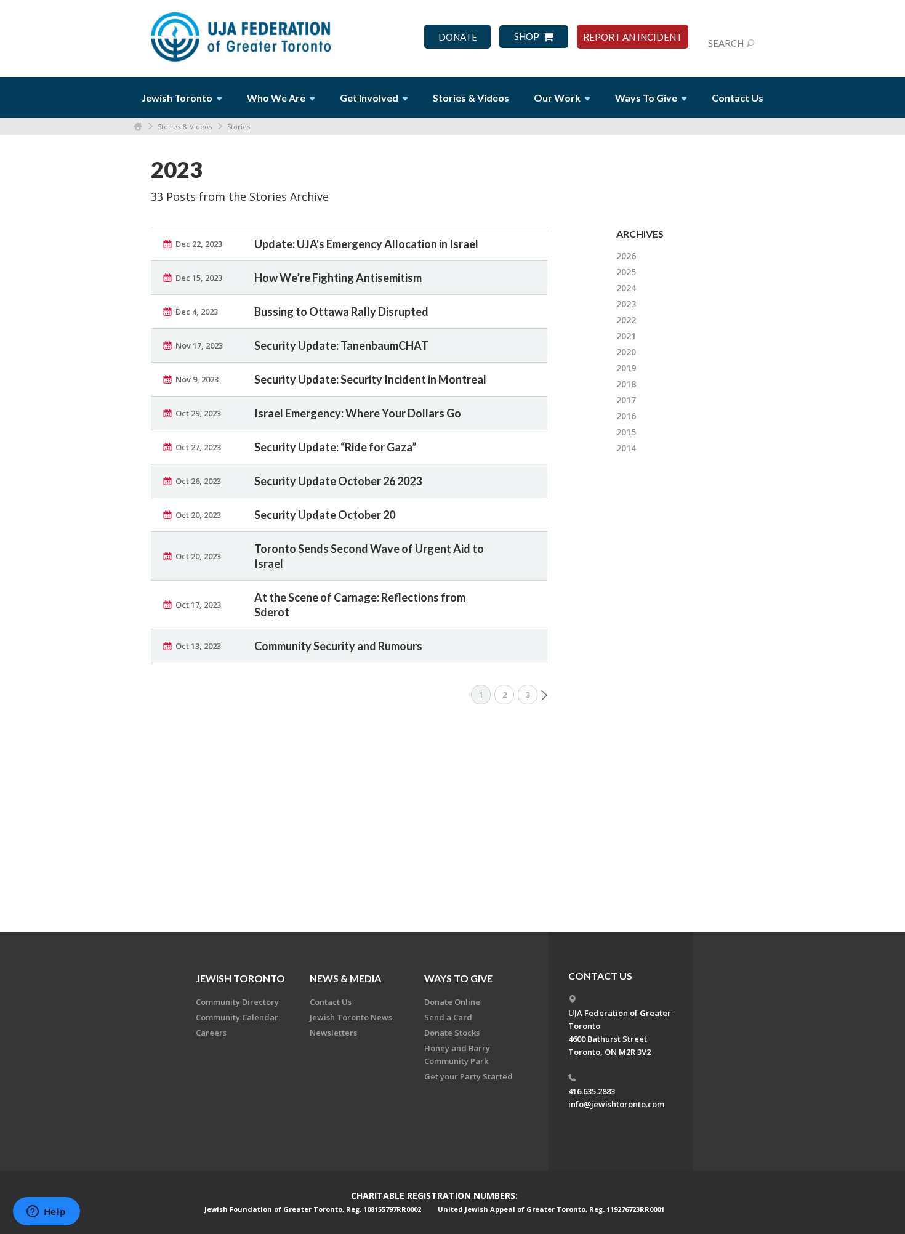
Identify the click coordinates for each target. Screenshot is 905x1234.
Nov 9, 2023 (197, 379)
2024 (626, 288)
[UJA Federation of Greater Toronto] (242, 32)
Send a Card (448, 1017)
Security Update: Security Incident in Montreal (370, 379)
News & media (345, 978)
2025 (626, 272)
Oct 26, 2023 (198, 480)
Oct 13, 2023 (198, 645)
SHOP (526, 36)
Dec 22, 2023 (198, 243)
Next (544, 695)
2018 (626, 384)
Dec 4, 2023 (196, 311)
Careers (211, 1032)
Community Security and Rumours (338, 646)
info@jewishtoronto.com (616, 1104)
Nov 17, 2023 (199, 345)
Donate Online (452, 1001)
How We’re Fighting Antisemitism (338, 277)
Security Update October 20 (324, 515)
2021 (626, 336)
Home (138, 127)
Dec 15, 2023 (198, 277)
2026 (626, 256)
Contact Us (737, 97)
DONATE (457, 37)
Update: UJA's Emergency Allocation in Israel (366, 244)
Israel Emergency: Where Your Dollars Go (357, 413)
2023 (626, 304)
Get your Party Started (468, 1076)
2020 (626, 352)
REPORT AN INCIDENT (632, 37)
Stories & (471, 97)
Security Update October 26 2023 (338, 481)
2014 (626, 448)
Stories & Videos (185, 126)
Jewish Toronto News (351, 1017)
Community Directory (237, 1001)
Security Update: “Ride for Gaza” (335, 447)
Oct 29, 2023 (198, 413)
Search (726, 43)
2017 (626, 400)
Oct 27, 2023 (198, 447)
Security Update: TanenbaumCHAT (341, 345)
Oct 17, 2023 (198, 604)
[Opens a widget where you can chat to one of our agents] (46, 1212)
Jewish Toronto (240, 978)
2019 (626, 368)
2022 (626, 320)
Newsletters (333, 1032)
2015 (626, 432)
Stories (238, 126)
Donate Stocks (452, 1032)
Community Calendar (237, 1017)
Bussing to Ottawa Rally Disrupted (341, 311)
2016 (626, 416)
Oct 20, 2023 (198, 514)
